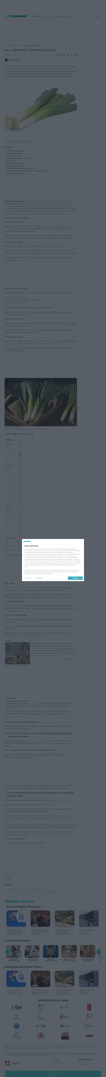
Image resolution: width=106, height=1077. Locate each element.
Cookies (34, 573)
